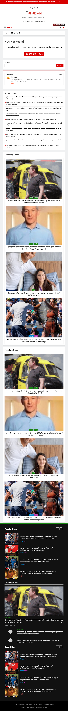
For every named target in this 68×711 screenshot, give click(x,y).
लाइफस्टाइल (39, 707)
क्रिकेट (31, 336)
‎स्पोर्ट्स (36, 336)
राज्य (28, 707)
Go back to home (34, 54)
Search (7, 62)
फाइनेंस (31, 198)
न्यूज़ (34, 290)
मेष (60, 74)
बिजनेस (36, 198)
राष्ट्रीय (23, 707)
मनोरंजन (22, 565)
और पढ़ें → (13, 83)
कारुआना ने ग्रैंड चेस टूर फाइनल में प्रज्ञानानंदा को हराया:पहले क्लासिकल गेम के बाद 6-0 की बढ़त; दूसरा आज (31, 119)
